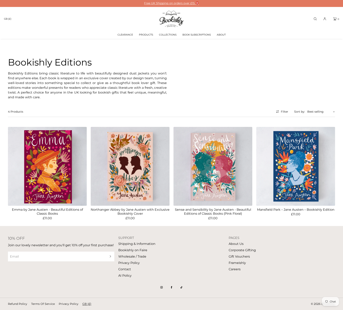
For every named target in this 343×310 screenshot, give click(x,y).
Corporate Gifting (242, 250)
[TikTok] (181, 287)
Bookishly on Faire (132, 250)
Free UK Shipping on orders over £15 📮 (171, 3)
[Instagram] (161, 287)
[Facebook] (171, 287)
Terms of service (43, 304)
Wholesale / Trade (132, 256)
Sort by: (299, 111)
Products (146, 34)
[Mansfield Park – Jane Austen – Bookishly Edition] (295, 166)
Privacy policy (68, 304)
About (221, 34)
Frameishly (237, 263)
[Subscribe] (109, 256)
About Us (236, 244)
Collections (167, 34)
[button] (315, 19)
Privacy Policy (129, 263)
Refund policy (17, 304)
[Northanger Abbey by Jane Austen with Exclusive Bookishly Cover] (130, 166)
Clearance (125, 34)
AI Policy (125, 275)
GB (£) (7, 18)
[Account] (324, 19)
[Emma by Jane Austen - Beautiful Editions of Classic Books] (47, 166)
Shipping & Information (136, 244)
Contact (124, 269)
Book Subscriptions (196, 34)
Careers (235, 269)
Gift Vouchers (239, 256)
